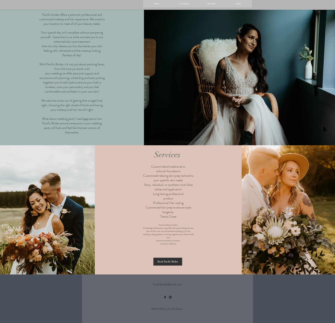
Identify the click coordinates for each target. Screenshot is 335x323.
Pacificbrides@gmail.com (167, 284)
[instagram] (170, 297)
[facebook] (165, 297)
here (85, 118)
